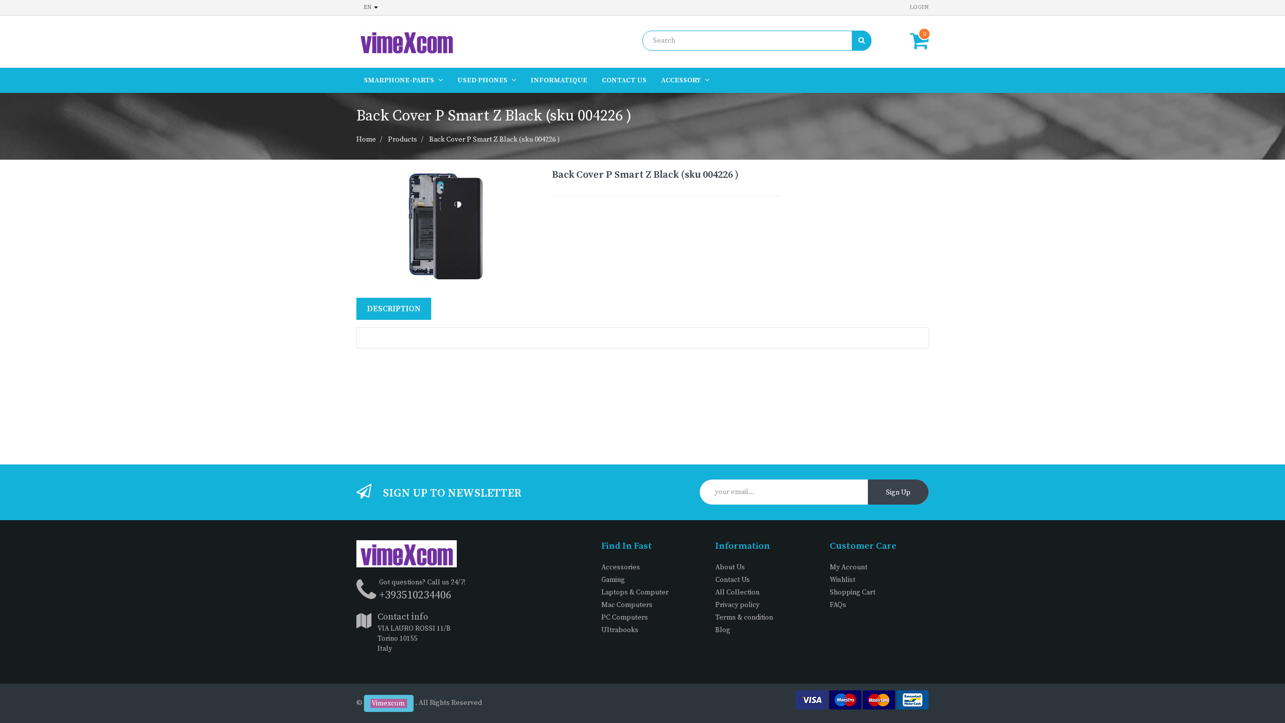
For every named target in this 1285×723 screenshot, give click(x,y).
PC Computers (624, 617)
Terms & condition (744, 617)
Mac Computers (627, 605)
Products (402, 139)
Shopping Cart (852, 592)
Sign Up (898, 492)
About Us (730, 567)
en (368, 7)
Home (366, 139)
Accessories (620, 567)
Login (919, 7)
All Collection (737, 592)
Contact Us (732, 579)
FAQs (838, 605)
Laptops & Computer (635, 592)
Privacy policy (737, 605)
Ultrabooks (619, 630)
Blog (722, 630)
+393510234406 (415, 595)
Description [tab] (394, 309)
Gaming (613, 579)
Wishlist (842, 579)
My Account (848, 567)
